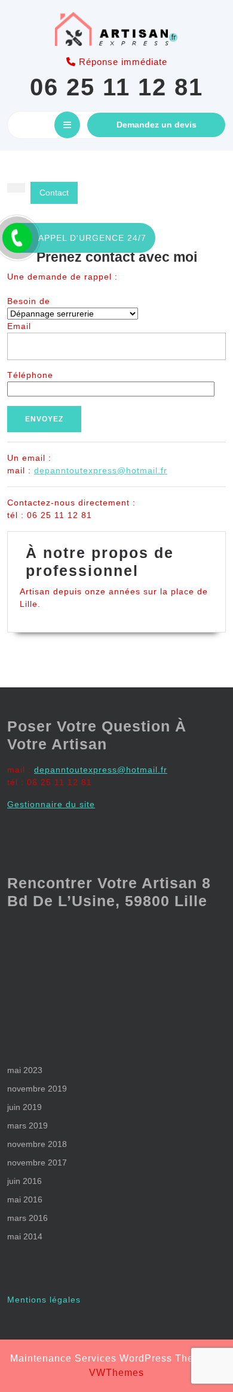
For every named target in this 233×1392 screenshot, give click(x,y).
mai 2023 (24, 1070)
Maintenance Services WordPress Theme (109, 1358)
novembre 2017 (37, 1162)
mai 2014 (24, 1236)
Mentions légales (44, 1299)
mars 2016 (27, 1218)
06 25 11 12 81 (116, 87)
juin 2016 (24, 1181)
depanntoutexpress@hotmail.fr (100, 470)
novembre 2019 (37, 1088)
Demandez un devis (156, 124)
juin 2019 (24, 1107)
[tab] (67, 124)
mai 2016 (24, 1199)
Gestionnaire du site (51, 804)
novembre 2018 (37, 1144)
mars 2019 (27, 1125)
